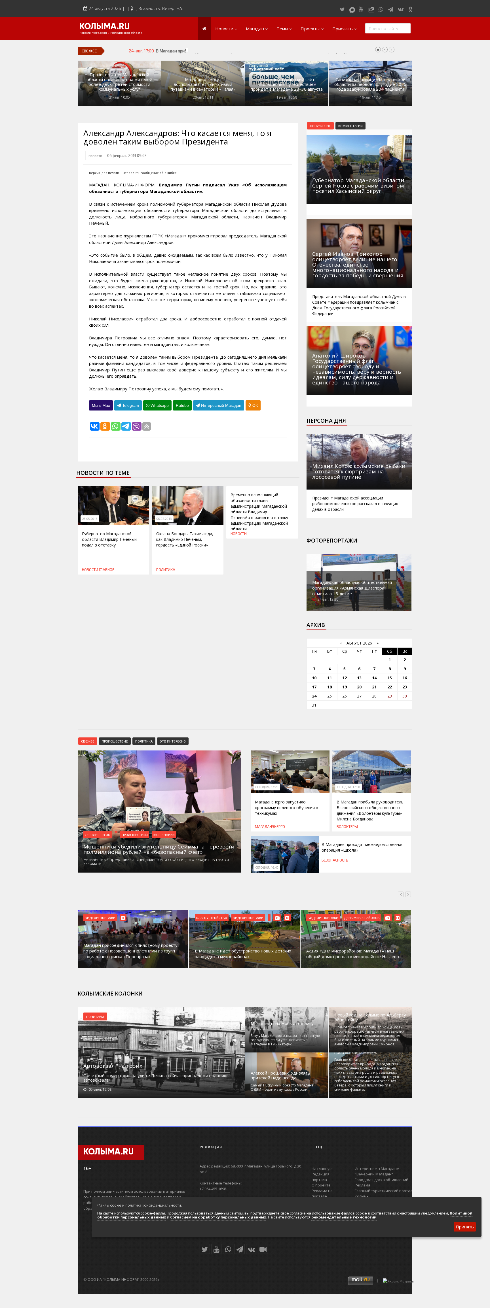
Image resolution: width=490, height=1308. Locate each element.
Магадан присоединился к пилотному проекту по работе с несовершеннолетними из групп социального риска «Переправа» (130, 950)
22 (389, 687)
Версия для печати (104, 173)
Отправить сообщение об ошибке (149, 173)
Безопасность (335, 860)
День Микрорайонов (362, 918)
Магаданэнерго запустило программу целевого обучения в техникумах (286, 807)
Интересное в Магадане (377, 1168)
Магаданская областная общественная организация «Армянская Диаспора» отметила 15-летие (352, 587)
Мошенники (164, 835)
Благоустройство (211, 918)
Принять (465, 1227)
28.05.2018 (90, 519)
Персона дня (326, 420)
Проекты (310, 28)
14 (374, 677)
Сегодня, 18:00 (97, 835)
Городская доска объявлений (381, 1179)
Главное (106, 569)
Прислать (342, 28)
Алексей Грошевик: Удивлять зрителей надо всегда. (280, 1075)
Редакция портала (320, 1176)
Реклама (362, 1185)
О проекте (321, 1185)
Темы (282, 28)
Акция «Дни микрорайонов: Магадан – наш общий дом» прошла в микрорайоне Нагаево (352, 953)
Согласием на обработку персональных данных (218, 1217)
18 (329, 687)
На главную (322, 1168)
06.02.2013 (164, 519)
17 (314, 687)
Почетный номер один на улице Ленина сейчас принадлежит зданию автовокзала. (155, 1078)
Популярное (320, 126)
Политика (165, 569)
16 (404, 677)
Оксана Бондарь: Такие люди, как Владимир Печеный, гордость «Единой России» (184, 539)
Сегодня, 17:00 (348, 787)
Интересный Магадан (220, 405)
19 (344, 687)
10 (314, 677)
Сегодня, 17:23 (266, 787)
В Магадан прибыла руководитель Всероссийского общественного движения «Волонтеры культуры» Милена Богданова (274, 50)
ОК (254, 405)
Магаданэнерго (270, 826)
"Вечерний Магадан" (374, 1174)
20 (359, 687)
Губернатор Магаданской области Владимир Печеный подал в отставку (109, 539)
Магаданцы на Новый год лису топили (282, 1026)
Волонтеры (347, 826)
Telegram (130, 405)
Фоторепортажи (332, 540)
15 (389, 677)
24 (314, 696)
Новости (224, 28)
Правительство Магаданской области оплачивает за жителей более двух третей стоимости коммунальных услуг (119, 82)
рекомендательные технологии (344, 1217)
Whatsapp (159, 405)
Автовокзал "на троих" (114, 1065)
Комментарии (350, 126)
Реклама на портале (322, 1193)
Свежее (87, 741)
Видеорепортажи (100, 918)
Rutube (182, 405)
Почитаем (95, 1016)
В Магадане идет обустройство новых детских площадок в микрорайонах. (243, 953)
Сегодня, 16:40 (266, 867)
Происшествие (115, 741)
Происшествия (135, 835)
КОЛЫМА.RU (104, 27)
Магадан (255, 28)
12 (344, 677)
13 (359, 677)
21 (374, 687)
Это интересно (173, 741)
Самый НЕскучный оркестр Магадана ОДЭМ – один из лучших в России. (282, 1087)
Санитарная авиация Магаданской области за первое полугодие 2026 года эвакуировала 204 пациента (370, 84)
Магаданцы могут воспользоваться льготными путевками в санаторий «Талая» (203, 84)
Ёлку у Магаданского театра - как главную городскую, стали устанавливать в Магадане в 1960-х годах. (285, 1040)
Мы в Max (101, 405)
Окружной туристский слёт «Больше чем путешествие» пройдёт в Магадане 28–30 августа (287, 84)
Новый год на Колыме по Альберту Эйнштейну (370, 1017)
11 (329, 677)
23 (404, 687)
